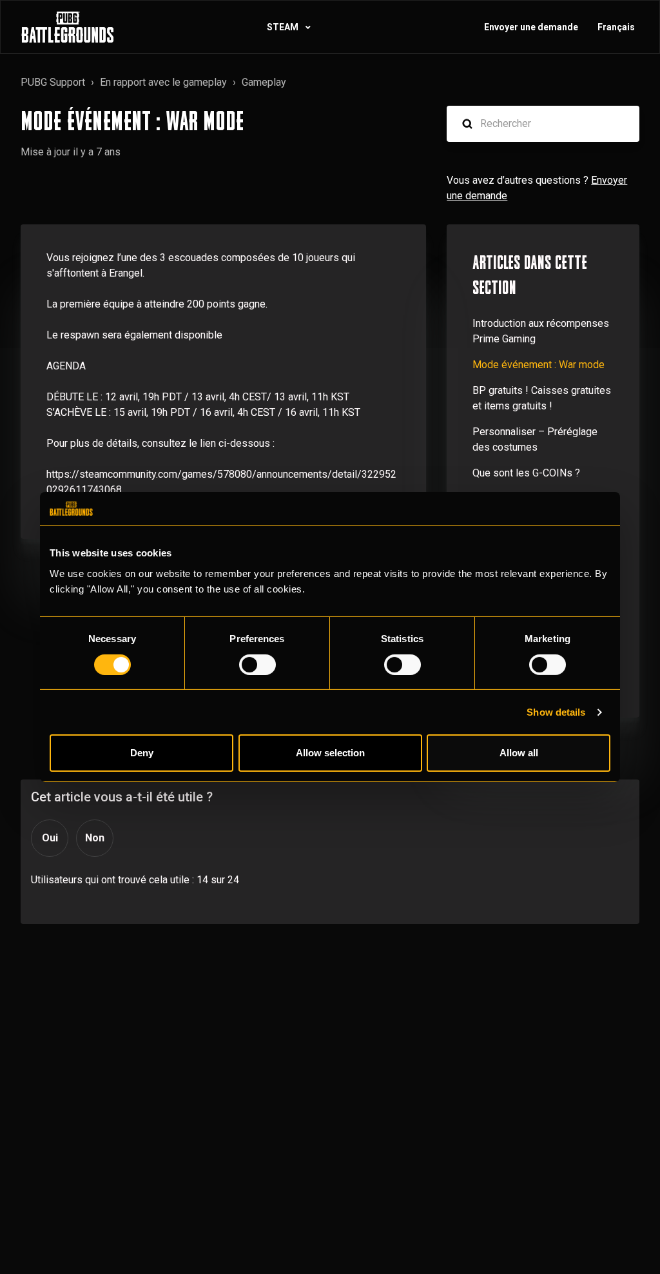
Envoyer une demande (531, 27)
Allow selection (330, 752)
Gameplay (264, 82)
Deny (141, 752)
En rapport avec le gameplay (163, 82)
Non (94, 838)
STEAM (283, 27)
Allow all (519, 752)
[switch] (257, 664)
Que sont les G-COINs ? (526, 473)
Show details (556, 712)
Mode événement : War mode (538, 364)
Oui (50, 838)
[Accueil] (67, 27)
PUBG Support (53, 82)
